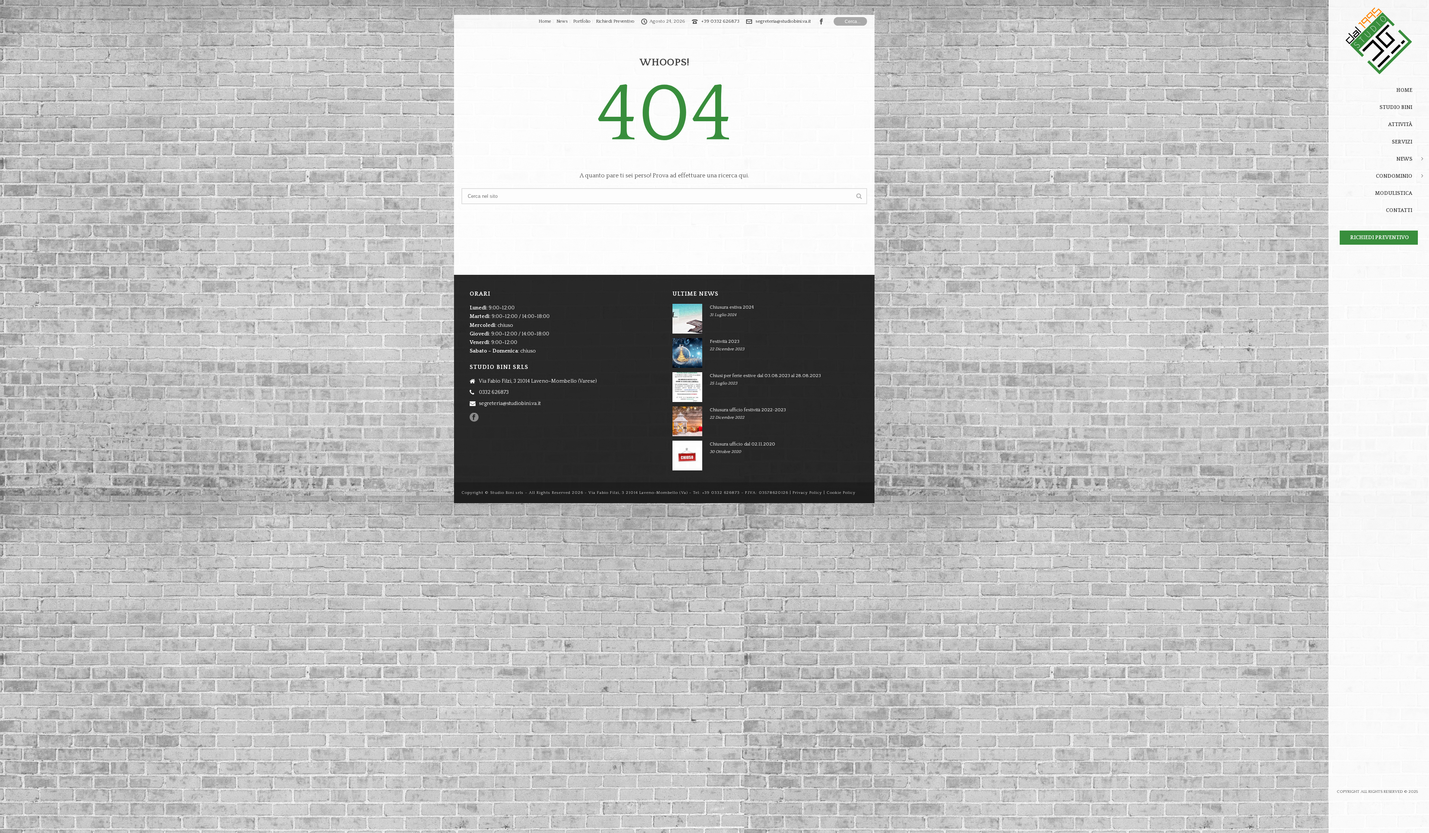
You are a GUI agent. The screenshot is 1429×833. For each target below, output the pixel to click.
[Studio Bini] (1379, 40)
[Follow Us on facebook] (474, 418)
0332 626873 (494, 392)
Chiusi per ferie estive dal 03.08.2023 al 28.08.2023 (765, 375)
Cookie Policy (841, 493)
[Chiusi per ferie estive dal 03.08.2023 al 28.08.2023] (687, 387)
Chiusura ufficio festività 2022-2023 (748, 409)
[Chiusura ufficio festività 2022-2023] (687, 421)
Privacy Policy (807, 493)
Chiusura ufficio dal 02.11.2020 (742, 444)
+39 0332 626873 (720, 21)
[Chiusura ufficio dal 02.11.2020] (687, 455)
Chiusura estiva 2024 (732, 307)
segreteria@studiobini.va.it (783, 21)
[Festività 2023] (687, 353)
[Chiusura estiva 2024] (687, 319)
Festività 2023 (724, 341)
